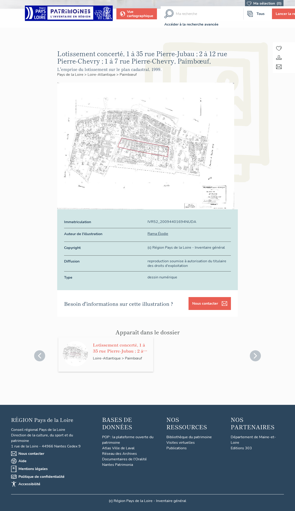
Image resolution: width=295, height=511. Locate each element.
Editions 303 (241, 448)
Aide (22, 461)
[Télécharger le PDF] (279, 57)
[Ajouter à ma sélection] (279, 48)
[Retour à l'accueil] (69, 14)
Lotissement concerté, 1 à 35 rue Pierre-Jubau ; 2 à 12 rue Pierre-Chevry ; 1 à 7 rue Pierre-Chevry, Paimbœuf (121, 348)
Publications (176, 448)
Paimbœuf (128, 74)
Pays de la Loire (70, 74)
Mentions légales (33, 468)
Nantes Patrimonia (117, 464)
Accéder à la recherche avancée (191, 24)
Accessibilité (29, 484)
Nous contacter (205, 303)
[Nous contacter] (279, 67)
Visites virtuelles (180, 442)
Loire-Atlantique (102, 74)
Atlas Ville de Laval (118, 448)
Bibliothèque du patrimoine (189, 437)
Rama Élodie (158, 233)
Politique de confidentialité (41, 476)
